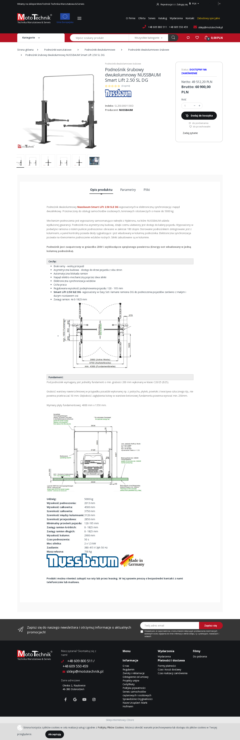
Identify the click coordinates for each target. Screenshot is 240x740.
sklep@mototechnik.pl (210, 27)
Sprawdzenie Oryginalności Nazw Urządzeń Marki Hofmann (137, 702)
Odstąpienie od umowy (135, 676)
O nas (126, 665)
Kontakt (190, 18)
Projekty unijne (131, 680)
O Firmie (130, 18)
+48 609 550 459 (178, 27)
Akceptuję (54, 734)
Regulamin (128, 669)
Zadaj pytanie (190, 133)
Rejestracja (166, 4)
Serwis (151, 18)
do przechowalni (201, 126)
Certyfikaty (128, 684)
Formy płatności (167, 665)
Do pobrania (200, 656)
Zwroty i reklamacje (134, 673)
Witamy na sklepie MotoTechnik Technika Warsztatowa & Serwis (50, 3)
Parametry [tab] (128, 190)
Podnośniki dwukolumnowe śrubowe (148, 49)
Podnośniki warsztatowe (58, 49)
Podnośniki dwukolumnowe (100, 49)
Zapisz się (210, 625)
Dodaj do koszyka (201, 115)
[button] (193, 3)
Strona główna (25, 49)
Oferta (141, 18)
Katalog (162, 18)
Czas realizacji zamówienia (172, 673)
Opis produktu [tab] (101, 190)
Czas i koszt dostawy (169, 669)
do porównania (200, 123)
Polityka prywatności (134, 688)
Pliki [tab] (147, 190)
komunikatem (178, 631)
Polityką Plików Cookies (111, 727)
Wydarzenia (176, 18)
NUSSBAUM (126, 110)
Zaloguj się (182, 4)
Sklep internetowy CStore (120, 720)
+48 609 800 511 (157, 27)
